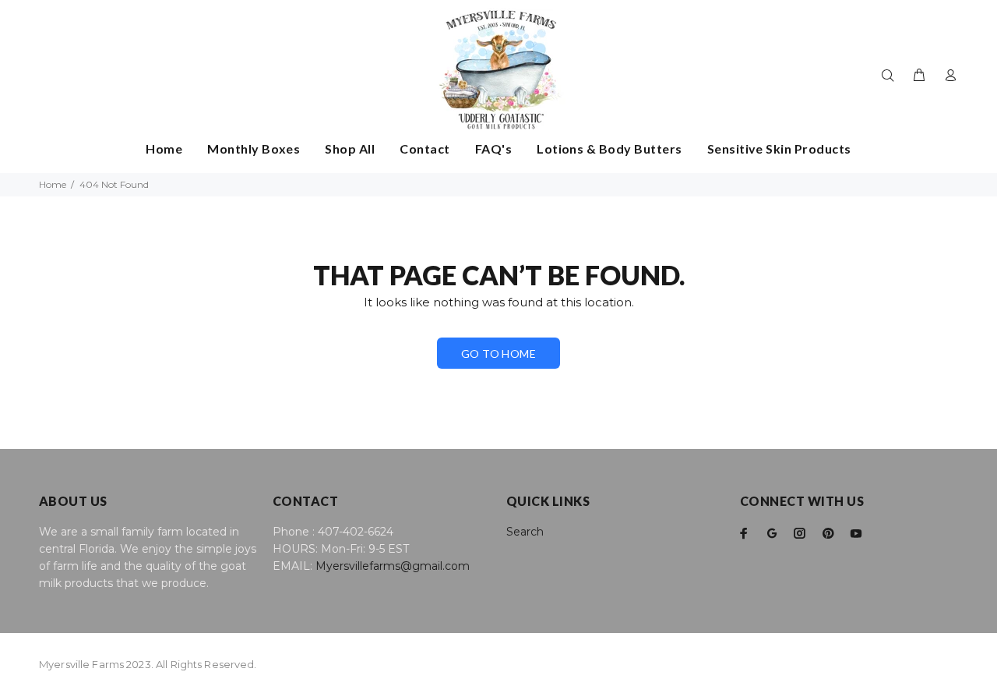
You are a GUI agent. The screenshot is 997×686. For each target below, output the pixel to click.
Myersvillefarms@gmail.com (392, 566)
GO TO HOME (498, 353)
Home (52, 184)
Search (525, 532)
